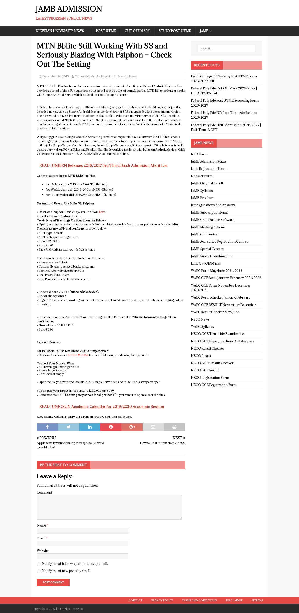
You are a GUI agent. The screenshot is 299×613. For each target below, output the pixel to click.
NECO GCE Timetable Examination (218, 334)
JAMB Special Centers (207, 249)
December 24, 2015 (55, 76)
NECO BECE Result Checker (212, 363)
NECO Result (201, 356)
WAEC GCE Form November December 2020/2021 (221, 287)
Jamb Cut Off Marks (206, 263)
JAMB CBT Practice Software (212, 220)
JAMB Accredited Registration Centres (219, 241)
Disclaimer (234, 600)
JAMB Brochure (203, 198)
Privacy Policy (162, 600)
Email (41, 538)
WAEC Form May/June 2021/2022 (216, 271)
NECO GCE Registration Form (214, 385)
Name (42, 525)
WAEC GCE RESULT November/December (223, 305)
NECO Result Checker (207, 348)
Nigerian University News (60, 31)
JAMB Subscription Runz (209, 212)
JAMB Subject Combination (211, 256)
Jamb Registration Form (208, 169)
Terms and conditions (199, 600)
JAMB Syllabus (202, 191)
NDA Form (199, 154)
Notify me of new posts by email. (66, 571)
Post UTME (106, 31)
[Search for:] (226, 48)
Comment (44, 492)
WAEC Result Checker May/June (215, 312)
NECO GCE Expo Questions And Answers (222, 341)
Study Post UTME (175, 31)
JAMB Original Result (207, 183)
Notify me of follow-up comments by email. (75, 563)
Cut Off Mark (137, 31)
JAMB (204, 31)
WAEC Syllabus (202, 327)
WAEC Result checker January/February (220, 297)
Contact (135, 600)
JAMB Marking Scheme (208, 227)
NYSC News (200, 319)
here (102, 212)
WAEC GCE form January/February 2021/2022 (226, 278)
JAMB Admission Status (208, 161)
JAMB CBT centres (205, 234)
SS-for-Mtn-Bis (78, 355)
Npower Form (202, 176)
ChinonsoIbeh (84, 76)
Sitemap (257, 600)
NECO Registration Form (210, 378)
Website (43, 551)
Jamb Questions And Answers (213, 205)
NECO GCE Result (205, 370)
